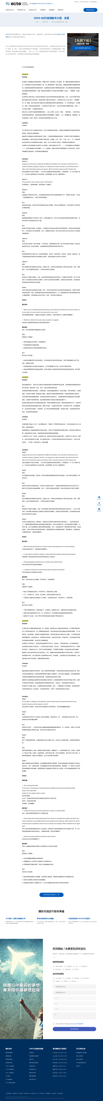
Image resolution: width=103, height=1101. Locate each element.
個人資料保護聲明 (78, 1023)
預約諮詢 (76, 1)
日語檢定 (54, 1093)
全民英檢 (33, 1093)
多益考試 (20, 1093)
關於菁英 (60, 10)
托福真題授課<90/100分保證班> (79, 918)
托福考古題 (26, 1093)
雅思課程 (15, 1093)
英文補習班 (9, 1093)
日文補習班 (48, 1093)
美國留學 (43, 10)
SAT (37, 1093)
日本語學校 (60, 1093)
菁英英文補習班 (84, 1)
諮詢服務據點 (93, 1)
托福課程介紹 (21, 10)
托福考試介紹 (10, 10)
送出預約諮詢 (74, 1029)
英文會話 (42, 1093)
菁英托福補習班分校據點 (45, 918)
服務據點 (52, 10)
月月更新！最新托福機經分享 (16, 918)
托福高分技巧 (33, 10)
